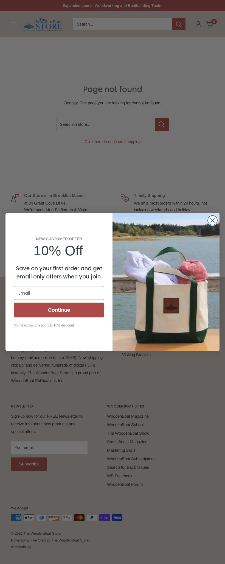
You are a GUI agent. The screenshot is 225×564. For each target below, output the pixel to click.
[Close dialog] (212, 220)
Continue (59, 309)
